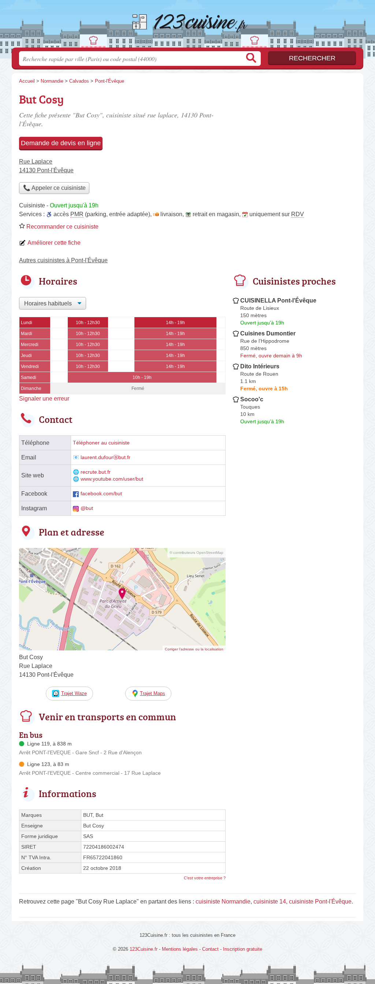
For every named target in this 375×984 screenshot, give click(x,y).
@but (87, 508)
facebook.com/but (101, 493)
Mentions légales (180, 949)
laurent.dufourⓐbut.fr (105, 457)
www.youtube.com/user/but (112, 479)
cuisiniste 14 (269, 901)
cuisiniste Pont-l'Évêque (320, 901)
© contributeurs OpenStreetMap (196, 553)
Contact (210, 949)
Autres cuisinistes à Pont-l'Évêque (63, 260)
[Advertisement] (294, 141)
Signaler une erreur (44, 398)
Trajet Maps (152, 693)
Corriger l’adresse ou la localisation (194, 649)
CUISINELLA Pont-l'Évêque (278, 300)
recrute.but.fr (96, 472)
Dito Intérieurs (259, 366)
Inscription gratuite (242, 949)
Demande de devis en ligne (61, 143)
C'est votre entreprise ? (205, 878)
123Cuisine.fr (187, 26)
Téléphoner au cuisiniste (101, 443)
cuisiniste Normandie (223, 901)
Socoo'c (251, 399)
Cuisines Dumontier (268, 333)
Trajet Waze (74, 693)
